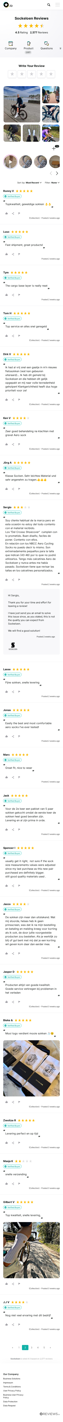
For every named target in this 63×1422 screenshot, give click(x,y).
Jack (6, 795)
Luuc (6, 231)
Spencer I (9, 847)
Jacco (7, 904)
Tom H (7, 313)
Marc (6, 754)
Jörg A (7, 462)
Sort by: (28, 182)
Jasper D (9, 971)
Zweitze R (9, 1120)
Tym (6, 272)
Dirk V (7, 354)
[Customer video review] (10, 161)
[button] (49, 5)
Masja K (8, 1161)
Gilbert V (9, 1202)
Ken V (7, 418)
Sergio (7, 507)
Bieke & (8, 1020)
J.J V (6, 1302)
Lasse (7, 669)
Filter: (51, 182)
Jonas (7, 710)
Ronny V (8, 191)
